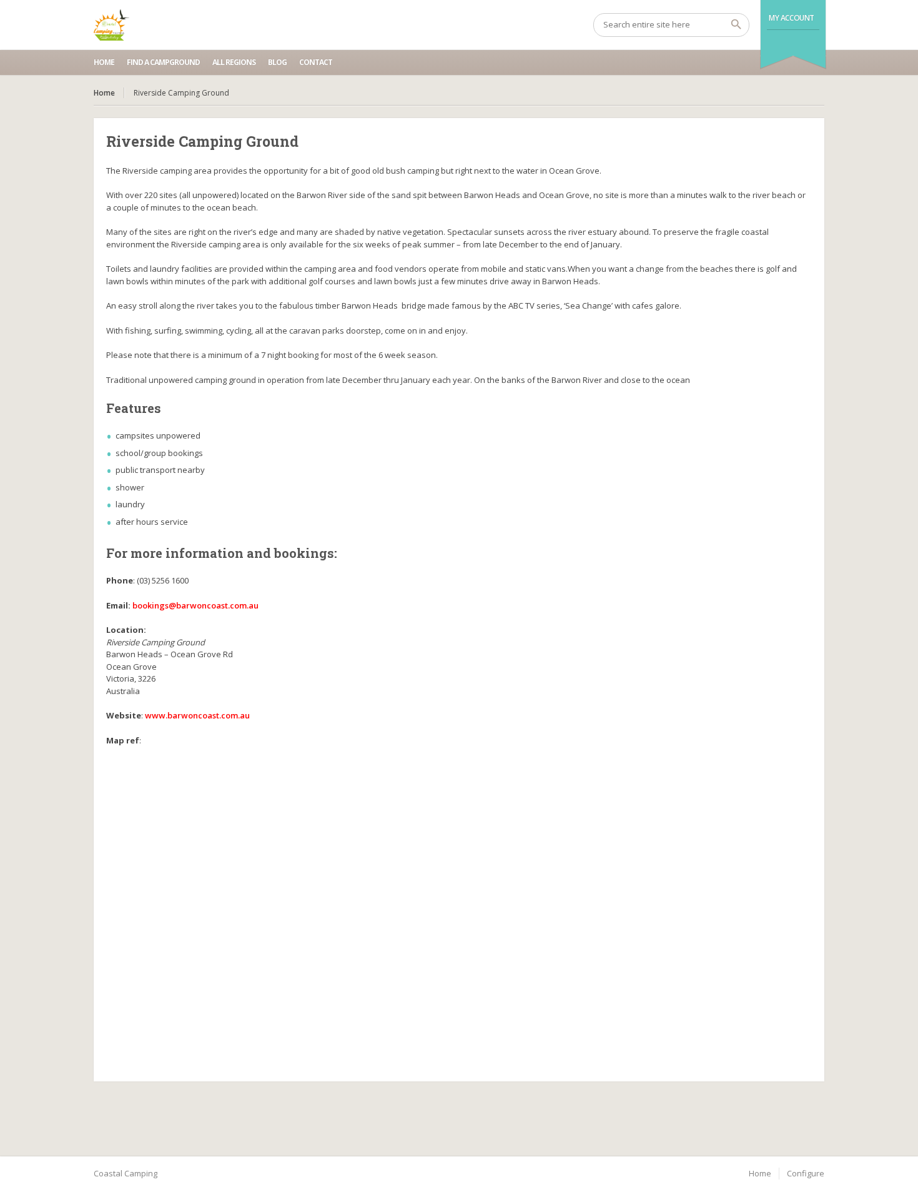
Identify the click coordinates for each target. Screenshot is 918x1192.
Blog (277, 62)
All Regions (233, 62)
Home (104, 62)
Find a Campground (163, 62)
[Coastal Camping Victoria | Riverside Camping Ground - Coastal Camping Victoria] (111, 25)
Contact (315, 62)
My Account (791, 17)
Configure (805, 1173)
